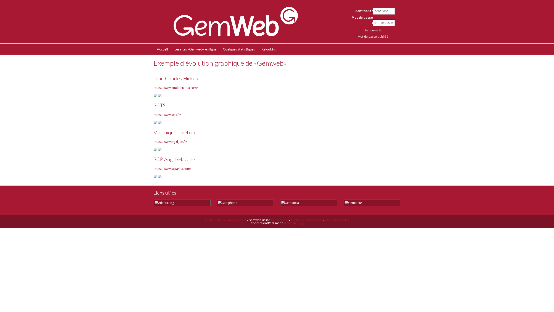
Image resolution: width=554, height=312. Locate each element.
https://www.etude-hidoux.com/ (176, 88)
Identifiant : (363, 11)
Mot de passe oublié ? (373, 36)
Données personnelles (306, 220)
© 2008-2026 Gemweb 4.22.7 (225, 220)
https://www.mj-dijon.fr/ (170, 142)
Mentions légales (337, 220)
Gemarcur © (279, 220)
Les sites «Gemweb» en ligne (195, 49)
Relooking (269, 49)
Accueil (162, 49)
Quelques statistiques (239, 49)
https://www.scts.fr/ (167, 115)
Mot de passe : (362, 20)
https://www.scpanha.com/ (172, 169)
